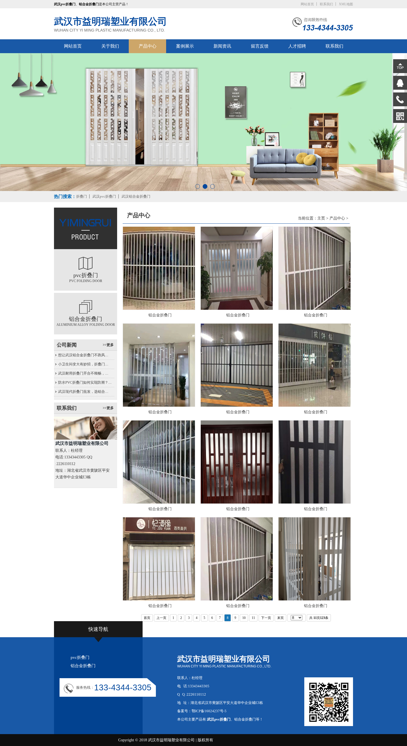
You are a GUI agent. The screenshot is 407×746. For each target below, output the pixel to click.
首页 (147, 618)
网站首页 (307, 4)
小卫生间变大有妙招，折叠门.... (83, 364)
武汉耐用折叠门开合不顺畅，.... (83, 373)
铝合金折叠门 (83, 666)
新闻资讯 (222, 46)
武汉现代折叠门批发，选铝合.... (83, 391)
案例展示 (185, 46)
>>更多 (108, 345)
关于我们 (110, 46)
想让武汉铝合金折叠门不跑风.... (83, 355)
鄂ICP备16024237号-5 (209, 711)
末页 (280, 618)
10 (244, 618)
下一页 (266, 618)
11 (253, 618)
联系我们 (326, 4)
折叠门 (81, 196)
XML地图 (346, 4)
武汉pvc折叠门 (104, 196)
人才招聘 (297, 46)
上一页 (161, 618)
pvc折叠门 (80, 657)
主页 (321, 218)
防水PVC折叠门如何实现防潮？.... (85, 382)
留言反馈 (260, 46)
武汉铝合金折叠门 (136, 196)
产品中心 (147, 46)
